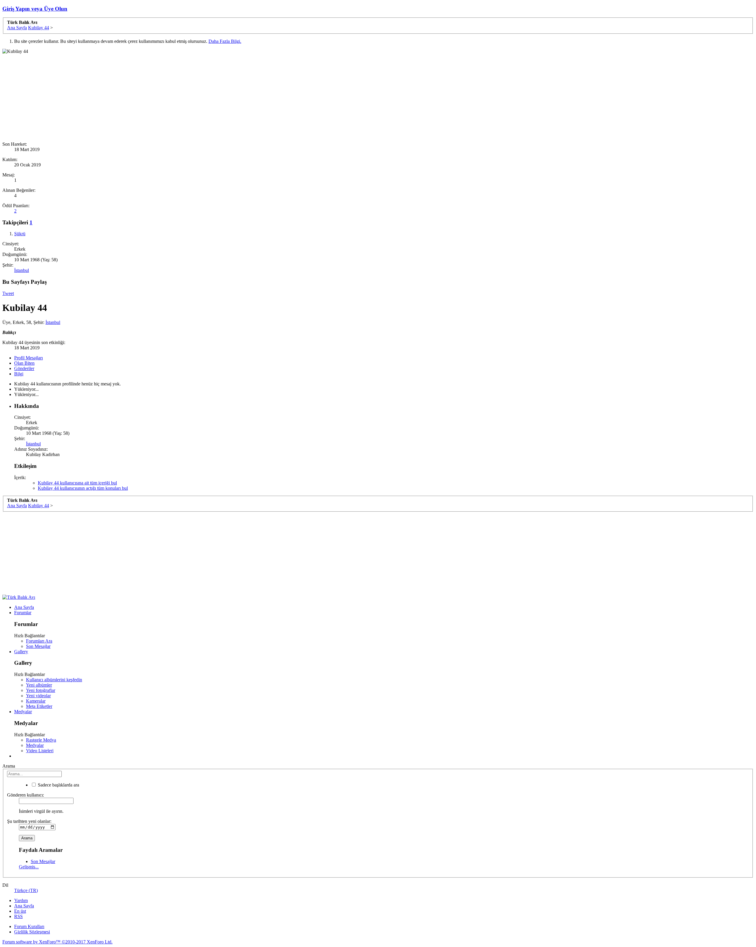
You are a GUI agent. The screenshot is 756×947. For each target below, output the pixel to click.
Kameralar (35, 700)
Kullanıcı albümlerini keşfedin (54, 679)
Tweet (8, 293)
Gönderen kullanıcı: (25, 794)
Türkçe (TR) (26, 890)
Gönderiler (24, 368)
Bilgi (18, 373)
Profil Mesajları (28, 357)
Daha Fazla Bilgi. (224, 41)
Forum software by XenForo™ (57, 941)
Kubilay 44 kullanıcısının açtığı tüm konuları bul (83, 488)
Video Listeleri (39, 750)
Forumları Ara (39, 640)
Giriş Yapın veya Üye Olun (34, 9)
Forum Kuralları (29, 926)
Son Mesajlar (38, 646)
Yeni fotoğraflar (40, 690)
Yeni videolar (38, 695)
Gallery (21, 651)
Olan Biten (24, 363)
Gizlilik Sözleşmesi (32, 931)
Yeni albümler (39, 684)
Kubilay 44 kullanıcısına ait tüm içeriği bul (77, 482)
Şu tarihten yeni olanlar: (29, 821)
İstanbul (21, 270)
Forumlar (22, 612)
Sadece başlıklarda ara (58, 784)
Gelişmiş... (29, 866)
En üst (20, 911)
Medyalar (23, 711)
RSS (18, 916)
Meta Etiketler (39, 706)
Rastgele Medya (41, 739)
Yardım (21, 900)
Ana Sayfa (24, 607)
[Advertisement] (179, 95)
